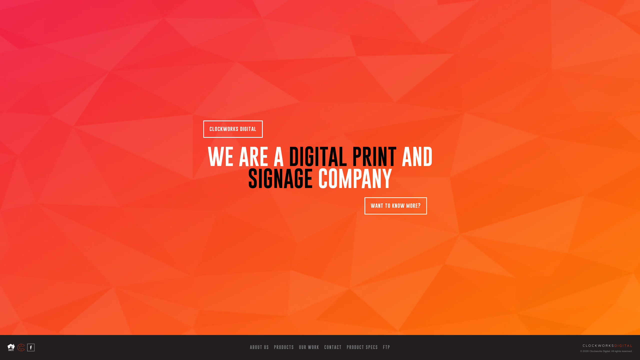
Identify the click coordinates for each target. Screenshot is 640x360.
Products (284, 347)
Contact (333, 347)
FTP (386, 347)
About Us (259, 347)
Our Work (309, 347)
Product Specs (362, 347)
